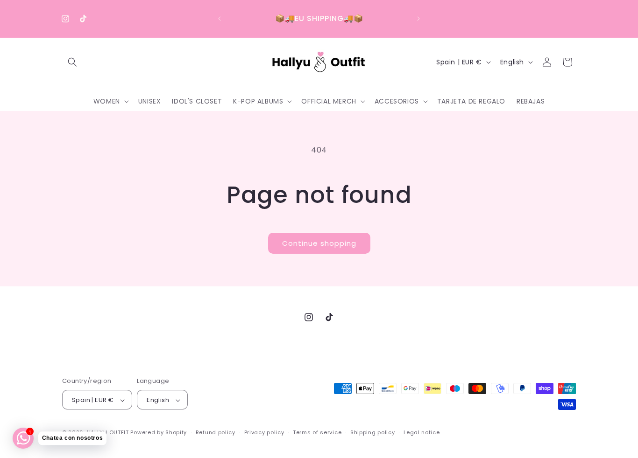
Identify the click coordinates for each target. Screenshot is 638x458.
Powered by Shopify (158, 433)
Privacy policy (264, 432)
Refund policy (215, 432)
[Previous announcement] (219, 19)
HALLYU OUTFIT (108, 433)
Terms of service (317, 432)
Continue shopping (319, 243)
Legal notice (422, 432)
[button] (72, 62)
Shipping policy (372, 432)
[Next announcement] (418, 19)
